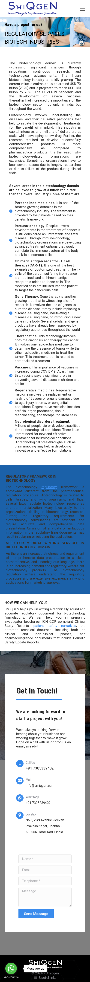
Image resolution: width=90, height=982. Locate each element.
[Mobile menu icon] (82, 8)
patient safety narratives (54, 626)
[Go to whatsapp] (11, 968)
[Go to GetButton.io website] (11, 977)
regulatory (49, 487)
